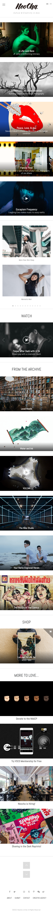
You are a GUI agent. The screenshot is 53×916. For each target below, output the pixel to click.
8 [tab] (30, 306)
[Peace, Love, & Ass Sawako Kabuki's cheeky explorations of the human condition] (26, 119)
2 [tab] (15, 306)
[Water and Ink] (26, 433)
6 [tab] (25, 306)
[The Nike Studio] (26, 513)
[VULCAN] (26, 473)
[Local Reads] (26, 394)
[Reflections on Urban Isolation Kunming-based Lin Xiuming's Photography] (26, 79)
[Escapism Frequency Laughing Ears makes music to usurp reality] (26, 198)
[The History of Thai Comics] (26, 592)
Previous (3, 340)
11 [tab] (37, 306)
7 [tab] (27, 306)
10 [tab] (35, 306)
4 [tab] (20, 306)
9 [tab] (32, 306)
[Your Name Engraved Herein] (26, 553)
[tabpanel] (26, 265)
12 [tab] (40, 306)
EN (47, 4)
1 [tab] (13, 306)
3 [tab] (18, 306)
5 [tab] (23, 306)
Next (49, 340)
